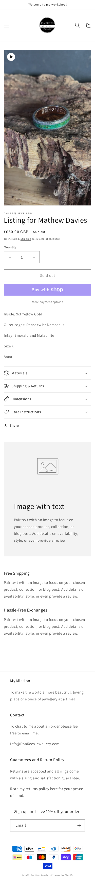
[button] (6, 25)
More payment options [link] (47, 302)
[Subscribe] (79, 825)
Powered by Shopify (62, 875)
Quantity (10, 247)
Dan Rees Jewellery (41, 875)
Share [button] (14, 425)
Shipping (26, 238)
